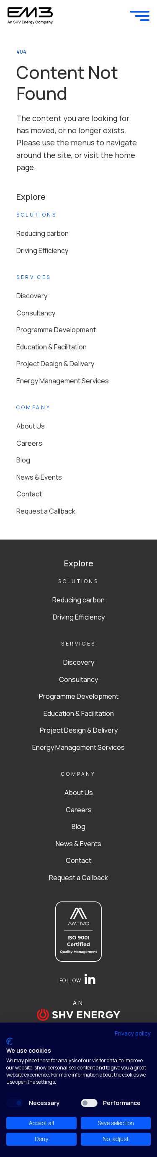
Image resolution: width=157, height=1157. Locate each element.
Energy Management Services (62, 380)
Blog (23, 460)
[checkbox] (14, 1103)
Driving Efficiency (42, 250)
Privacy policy (133, 1033)
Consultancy (35, 313)
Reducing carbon (42, 233)
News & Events (39, 477)
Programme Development (56, 329)
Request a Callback (45, 511)
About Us (30, 426)
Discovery (31, 295)
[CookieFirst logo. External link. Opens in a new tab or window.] (9, 1041)
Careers (29, 443)
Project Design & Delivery (55, 363)
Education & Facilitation (51, 346)
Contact (29, 493)
